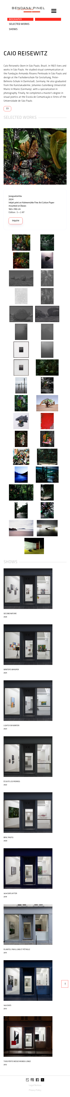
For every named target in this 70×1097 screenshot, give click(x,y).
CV (7, 108)
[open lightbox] (35, 156)
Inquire (15, 221)
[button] (54, 11)
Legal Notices (35, 1085)
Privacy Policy (35, 1090)
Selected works (19, 24)
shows (13, 29)
